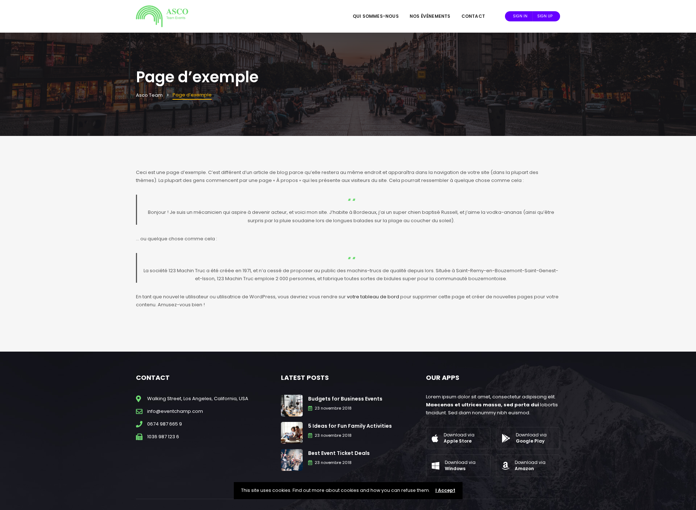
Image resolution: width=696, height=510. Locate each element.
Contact (473, 16)
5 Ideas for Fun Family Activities (350, 426)
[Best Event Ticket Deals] (292, 459)
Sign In (520, 16)
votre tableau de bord (373, 296)
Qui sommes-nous (376, 16)
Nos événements (430, 16)
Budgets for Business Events (345, 398)
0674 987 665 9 (164, 423)
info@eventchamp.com (175, 411)
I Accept (445, 490)
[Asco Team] (162, 16)
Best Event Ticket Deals (339, 453)
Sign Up (544, 16)
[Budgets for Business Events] (292, 405)
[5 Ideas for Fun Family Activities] (292, 432)
